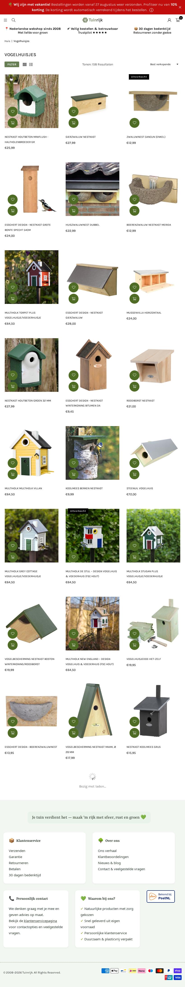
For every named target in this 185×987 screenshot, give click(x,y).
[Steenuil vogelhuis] (153, 452)
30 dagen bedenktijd (25, 875)
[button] (177, 20)
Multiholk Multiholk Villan (23, 488)
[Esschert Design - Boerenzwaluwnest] (31, 711)
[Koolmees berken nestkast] (92, 452)
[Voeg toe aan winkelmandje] (13, 123)
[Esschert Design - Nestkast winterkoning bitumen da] (92, 365)
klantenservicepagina (40, 920)
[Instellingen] (169, 20)
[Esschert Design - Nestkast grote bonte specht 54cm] (31, 189)
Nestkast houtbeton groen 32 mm (28, 400)
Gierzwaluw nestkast (81, 136)
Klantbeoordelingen (113, 856)
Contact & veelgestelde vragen (121, 869)
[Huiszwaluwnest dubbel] (92, 189)
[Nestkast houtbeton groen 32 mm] (31, 365)
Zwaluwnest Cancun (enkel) (146, 136)
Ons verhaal (107, 850)
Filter (11, 64)
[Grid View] (24, 64)
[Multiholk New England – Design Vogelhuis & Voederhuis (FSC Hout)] (92, 623)
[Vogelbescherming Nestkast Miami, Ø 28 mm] (92, 711)
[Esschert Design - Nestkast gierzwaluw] (92, 277)
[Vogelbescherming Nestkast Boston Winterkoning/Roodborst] (31, 623)
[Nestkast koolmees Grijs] (153, 711)
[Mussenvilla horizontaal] (153, 277)
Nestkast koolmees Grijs (144, 746)
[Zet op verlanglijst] (13, 112)
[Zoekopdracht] (13, 20)
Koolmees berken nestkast (84, 488)
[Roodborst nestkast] (153, 365)
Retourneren (18, 863)
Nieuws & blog (109, 863)
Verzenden (17, 850)
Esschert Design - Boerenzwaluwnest (31, 746)
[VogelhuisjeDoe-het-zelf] (153, 623)
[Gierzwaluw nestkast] (92, 101)
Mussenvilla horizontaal (144, 312)
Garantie (15, 856)
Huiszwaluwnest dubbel (82, 224)
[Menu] (5, 20)
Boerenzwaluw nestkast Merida (149, 224)
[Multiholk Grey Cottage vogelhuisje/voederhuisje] (31, 535)
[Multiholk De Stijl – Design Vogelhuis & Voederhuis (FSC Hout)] (92, 535)
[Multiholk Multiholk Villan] (31, 452)
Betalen (15, 869)
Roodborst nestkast (141, 400)
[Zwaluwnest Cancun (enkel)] (153, 101)
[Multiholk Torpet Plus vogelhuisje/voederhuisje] (31, 277)
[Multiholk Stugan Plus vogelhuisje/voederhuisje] (153, 535)
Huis (7, 41)
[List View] (31, 64)
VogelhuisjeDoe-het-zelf (144, 659)
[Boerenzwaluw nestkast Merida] (153, 189)
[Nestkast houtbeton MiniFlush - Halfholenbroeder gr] (31, 101)
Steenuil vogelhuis (140, 488)
